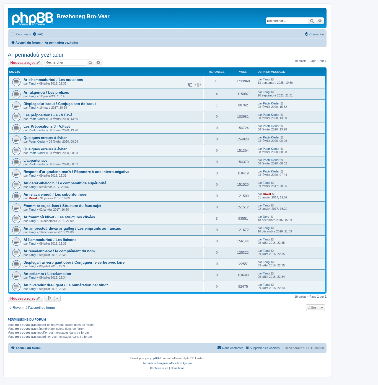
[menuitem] (37, 34)
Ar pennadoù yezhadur (36, 55)
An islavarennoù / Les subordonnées (55, 194)
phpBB (154, 358)
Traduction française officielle (161, 363)
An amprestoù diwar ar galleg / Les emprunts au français (72, 228)
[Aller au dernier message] (273, 79)
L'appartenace (35, 160)
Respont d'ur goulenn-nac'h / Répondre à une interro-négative (76, 172)
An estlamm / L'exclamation (47, 274)
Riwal (33, 198)
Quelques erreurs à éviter (45, 138)
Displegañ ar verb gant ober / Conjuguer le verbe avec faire (74, 262)
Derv (266, 216)
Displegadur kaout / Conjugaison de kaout (60, 104)
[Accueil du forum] (33, 18)
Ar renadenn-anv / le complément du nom (59, 251)
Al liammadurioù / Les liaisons (50, 240)
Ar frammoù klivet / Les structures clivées (59, 217)
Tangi (32, 83)
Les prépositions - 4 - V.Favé (48, 115)
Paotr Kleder (271, 103)
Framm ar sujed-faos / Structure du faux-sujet (62, 206)
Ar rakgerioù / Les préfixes (46, 92)
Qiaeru (187, 363)
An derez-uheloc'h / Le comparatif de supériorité (65, 183)
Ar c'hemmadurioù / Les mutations (53, 80)
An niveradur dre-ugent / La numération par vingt (66, 285)
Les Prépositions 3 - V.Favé (47, 126)
